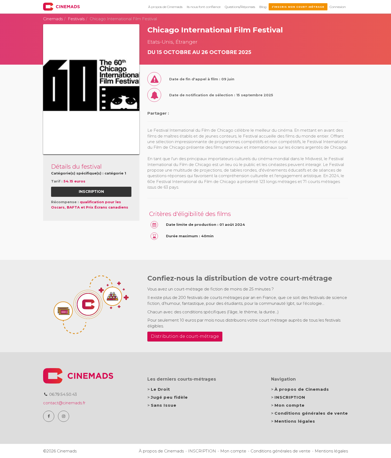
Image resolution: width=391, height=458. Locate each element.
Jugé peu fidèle (169, 397)
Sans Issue (163, 405)
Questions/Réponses (240, 7)
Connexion (338, 7)
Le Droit (160, 389)
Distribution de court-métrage (185, 336)
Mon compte (289, 405)
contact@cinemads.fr (64, 402)
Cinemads (53, 18)
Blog (263, 7)
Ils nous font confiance (204, 7)
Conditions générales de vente (311, 413)
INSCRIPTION (289, 397)
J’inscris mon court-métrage (298, 6)
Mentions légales (294, 421)
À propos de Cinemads (165, 7)
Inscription (91, 191)
